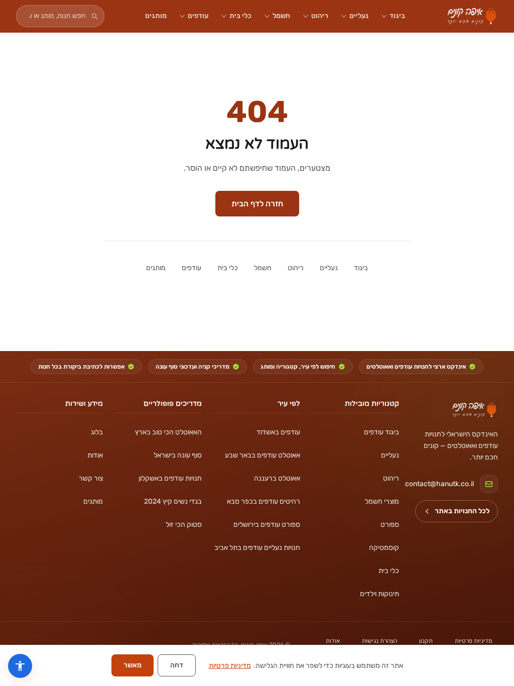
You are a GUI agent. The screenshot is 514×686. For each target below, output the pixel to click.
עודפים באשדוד (278, 432)
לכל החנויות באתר (462, 511)
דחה (176, 665)
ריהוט (319, 16)
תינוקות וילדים (379, 594)
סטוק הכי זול (184, 524)
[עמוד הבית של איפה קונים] (474, 410)
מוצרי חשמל (382, 501)
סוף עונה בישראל (178, 455)
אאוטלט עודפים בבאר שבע (262, 455)
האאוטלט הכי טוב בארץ (168, 432)
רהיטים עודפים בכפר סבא (263, 501)
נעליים (358, 16)
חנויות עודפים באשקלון (170, 478)
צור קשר (91, 478)
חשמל (281, 16)
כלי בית (240, 16)
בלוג (97, 432)
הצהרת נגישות (379, 640)
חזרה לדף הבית (257, 203)
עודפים (198, 16)
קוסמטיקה (384, 547)
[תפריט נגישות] (20, 666)
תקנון (426, 640)
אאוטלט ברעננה (277, 478)
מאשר (132, 665)
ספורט (389, 524)
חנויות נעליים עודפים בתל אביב (257, 547)
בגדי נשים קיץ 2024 (173, 501)
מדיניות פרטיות (473, 640)
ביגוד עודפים (381, 432)
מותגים (156, 16)
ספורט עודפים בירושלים (266, 524)
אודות (95, 455)
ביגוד (397, 16)
